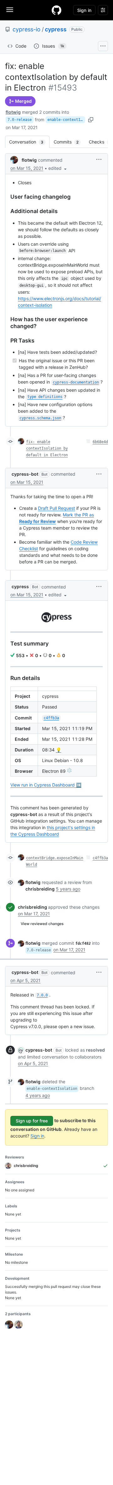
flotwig (13, 112)
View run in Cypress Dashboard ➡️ (45, 784)
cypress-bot (25, 474)
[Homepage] (56, 10)
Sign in (37, 1135)
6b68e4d (100, 442)
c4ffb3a (100, 858)
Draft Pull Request (56, 508)
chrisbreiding (32, 907)
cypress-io (26, 29)
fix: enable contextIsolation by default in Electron (47, 448)
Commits (69, 141)
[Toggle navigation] (9, 9)
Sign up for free (32, 1120)
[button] (58, 168)
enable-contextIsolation (66, 120)
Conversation (29, 141)
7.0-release (20, 120)
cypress (56, 29)
